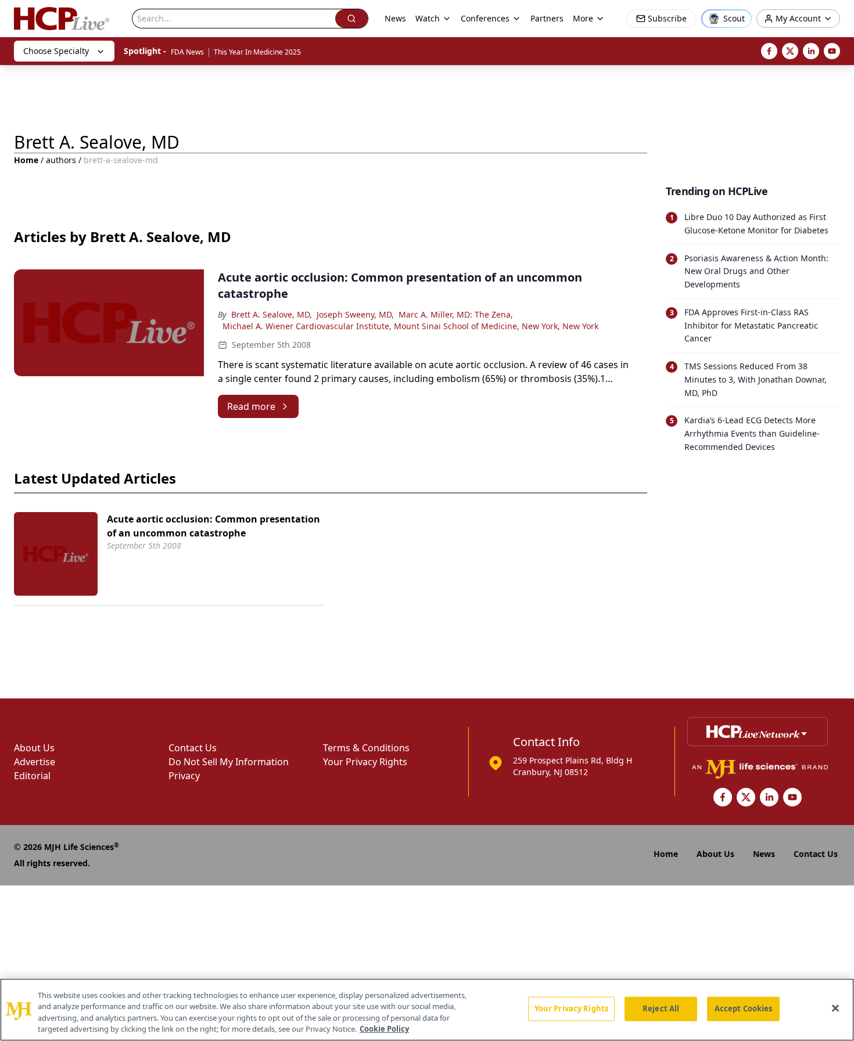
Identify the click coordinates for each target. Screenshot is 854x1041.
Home (26, 159)
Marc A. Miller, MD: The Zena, (456, 314)
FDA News (187, 52)
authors (61, 159)
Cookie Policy (384, 1029)
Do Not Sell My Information (228, 761)
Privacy (184, 775)
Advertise (34, 761)
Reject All (661, 1008)
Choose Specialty (56, 50)
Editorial (32, 775)
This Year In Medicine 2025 (257, 52)
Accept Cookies (744, 1008)
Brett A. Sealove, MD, (271, 314)
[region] (427, 1009)
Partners (547, 18)
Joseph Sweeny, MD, (355, 314)
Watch (427, 18)
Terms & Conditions (366, 747)
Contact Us (192, 747)
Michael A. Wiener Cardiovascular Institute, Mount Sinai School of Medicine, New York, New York (410, 326)
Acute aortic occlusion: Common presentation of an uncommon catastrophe (213, 526)
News (395, 18)
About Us (34, 747)
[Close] (835, 1008)
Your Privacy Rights (365, 761)
